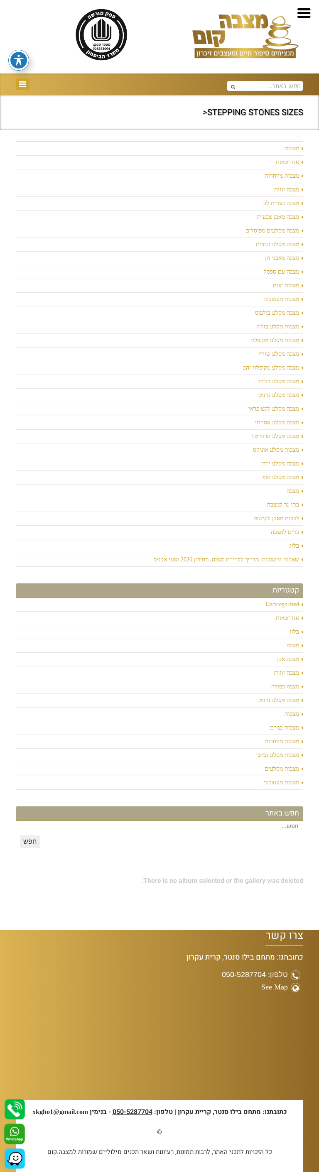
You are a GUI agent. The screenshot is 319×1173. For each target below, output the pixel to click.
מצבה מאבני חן (282, 258)
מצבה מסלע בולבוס (277, 313)
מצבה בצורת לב (281, 203)
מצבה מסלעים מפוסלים (272, 231)
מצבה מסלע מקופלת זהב (271, 368)
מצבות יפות (286, 285)
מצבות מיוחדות (282, 176)
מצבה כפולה (285, 686)
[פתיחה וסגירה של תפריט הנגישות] (19, 60)
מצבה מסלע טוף (281, 477)
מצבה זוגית (286, 189)
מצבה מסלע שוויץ (278, 354)
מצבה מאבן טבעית (278, 217)
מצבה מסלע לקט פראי (273, 409)
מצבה (293, 491)
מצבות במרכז (284, 728)
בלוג (294, 546)
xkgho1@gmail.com (60, 1111)
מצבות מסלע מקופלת (274, 340)
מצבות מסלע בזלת (278, 326)
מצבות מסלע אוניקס (276, 450)
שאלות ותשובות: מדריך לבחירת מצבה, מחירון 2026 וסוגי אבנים (226, 559)
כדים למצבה (285, 532)
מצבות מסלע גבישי (277, 755)
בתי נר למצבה (283, 505)
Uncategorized (282, 604)
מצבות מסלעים (282, 769)
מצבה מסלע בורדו (278, 381)
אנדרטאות (287, 162)
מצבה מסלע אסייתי (277, 422)
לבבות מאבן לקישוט (276, 518)
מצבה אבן (288, 659)
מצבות (292, 148)
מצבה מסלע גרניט (278, 395)
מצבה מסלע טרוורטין (275, 436)
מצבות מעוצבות (281, 299)
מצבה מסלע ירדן (280, 463)
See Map (274, 987)
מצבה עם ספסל (281, 272)
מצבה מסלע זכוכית (277, 244)
